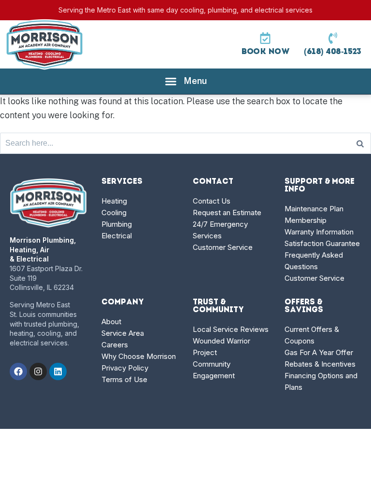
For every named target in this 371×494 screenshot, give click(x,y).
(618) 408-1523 (332, 52)
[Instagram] (38, 371)
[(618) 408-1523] (333, 38)
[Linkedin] (58, 371)
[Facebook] (18, 371)
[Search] (360, 143)
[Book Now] (265, 38)
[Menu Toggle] (186, 81)
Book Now (265, 52)
